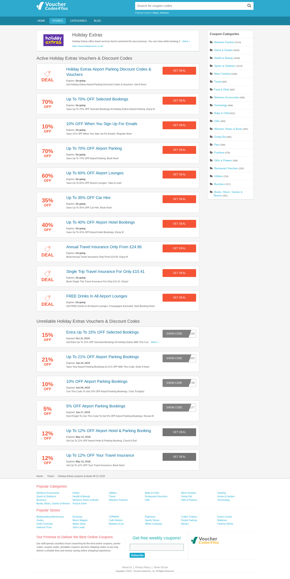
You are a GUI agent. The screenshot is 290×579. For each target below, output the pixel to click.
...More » (185, 41)
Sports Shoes (152, 520)
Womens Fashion (224, 42)
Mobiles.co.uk (116, 523)
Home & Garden (223, 50)
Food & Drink (221, 89)
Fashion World (225, 523)
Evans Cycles (224, 516)
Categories (78, 20)
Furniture (219, 152)
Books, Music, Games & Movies (53, 503)
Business (219, 184)
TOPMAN (114, 516)
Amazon (164, 12)
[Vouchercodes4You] (205, 541)
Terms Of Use (161, 567)
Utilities (218, 176)
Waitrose (222, 520)
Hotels (76, 493)
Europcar (77, 516)
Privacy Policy (142, 567)
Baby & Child (221, 113)
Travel (217, 81)
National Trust (43, 527)
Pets (217, 144)
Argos (155, 12)
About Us (127, 567)
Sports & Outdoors (225, 65)
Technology (220, 105)
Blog (97, 20)
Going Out (220, 136)
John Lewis (79, 527)
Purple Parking (189, 520)
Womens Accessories (226, 97)
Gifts (217, 121)
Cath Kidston (116, 520)
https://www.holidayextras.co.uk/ (87, 46)
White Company (153, 523)
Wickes (185, 523)
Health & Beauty (223, 58)
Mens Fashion (222, 73)
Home (41, 20)
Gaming (221, 493)
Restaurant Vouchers (226, 168)
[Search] (249, 5)
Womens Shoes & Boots (228, 128)
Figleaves (150, 516)
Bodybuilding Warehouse (50, 516)
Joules (40, 520)
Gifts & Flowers (223, 160)
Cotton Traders (189, 516)
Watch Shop (79, 523)
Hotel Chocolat (44, 523)
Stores (57, 20)
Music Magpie (80, 520)
